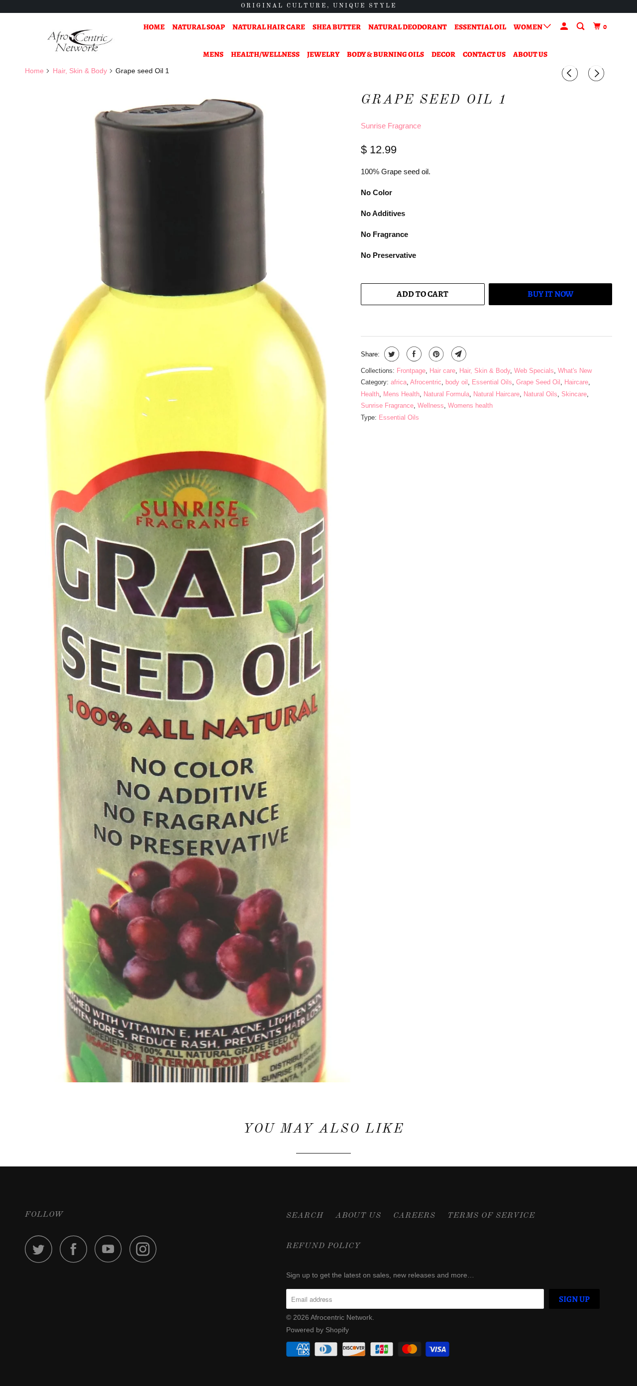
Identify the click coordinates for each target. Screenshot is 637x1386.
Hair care (442, 370)
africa (399, 382)
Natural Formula (446, 394)
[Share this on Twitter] (390, 353)
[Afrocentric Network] (76, 40)
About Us (530, 54)
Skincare (574, 394)
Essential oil (480, 27)
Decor (443, 54)
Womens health (470, 405)
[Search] (581, 26)
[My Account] (564, 26)
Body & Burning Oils (385, 54)
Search (304, 1216)
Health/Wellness (265, 54)
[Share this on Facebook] (413, 353)
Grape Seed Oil (538, 382)
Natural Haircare (496, 394)
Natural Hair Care (268, 27)
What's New (575, 370)
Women (528, 27)
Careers (414, 1216)
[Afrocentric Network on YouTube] (111, 1249)
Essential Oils (492, 382)
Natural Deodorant (407, 27)
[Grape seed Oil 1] (188, 652)
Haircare (576, 382)
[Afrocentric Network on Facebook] (76, 1249)
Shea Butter (337, 27)
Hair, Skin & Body (484, 370)
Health (370, 394)
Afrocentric (425, 382)
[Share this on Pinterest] (435, 353)
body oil (456, 382)
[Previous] (571, 73)
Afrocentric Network (341, 1317)
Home (154, 27)
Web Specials (534, 370)
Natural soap (198, 27)
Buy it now (550, 294)
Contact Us (484, 54)
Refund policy (323, 1246)
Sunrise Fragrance (391, 125)
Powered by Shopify (317, 1330)
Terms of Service (491, 1216)
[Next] (597, 73)
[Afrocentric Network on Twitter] (41, 1249)
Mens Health (401, 394)
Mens (213, 54)
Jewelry (323, 54)
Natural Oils (540, 394)
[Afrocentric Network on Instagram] (145, 1249)
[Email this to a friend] (457, 353)
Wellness (431, 405)
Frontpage (411, 370)
